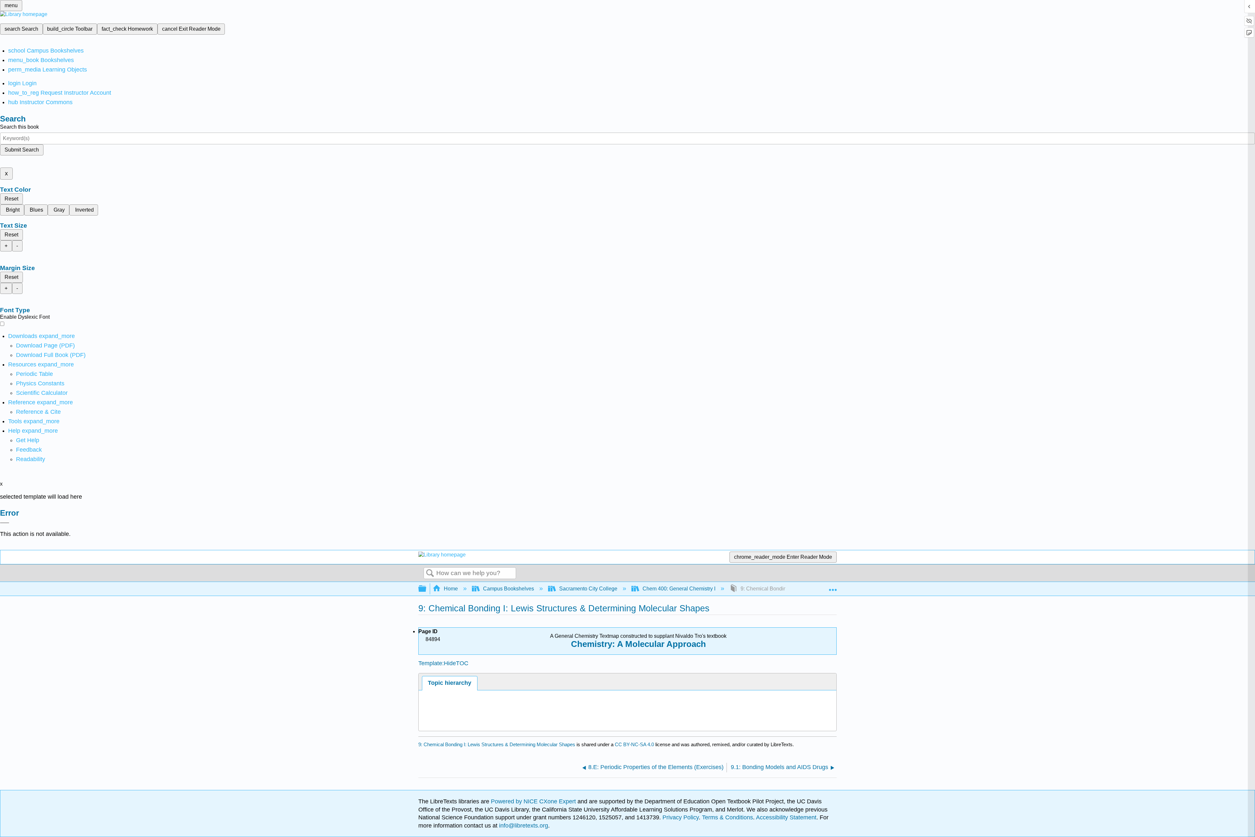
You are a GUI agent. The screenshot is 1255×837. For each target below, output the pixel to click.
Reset (11, 198)
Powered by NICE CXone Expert (534, 801)
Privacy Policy (680, 817)
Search (430, 573)
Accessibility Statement (786, 817)
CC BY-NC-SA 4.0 (634, 744)
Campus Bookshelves (508, 588)
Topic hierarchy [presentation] (449, 683)
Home (451, 588)
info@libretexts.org (522, 825)
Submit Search (22, 150)
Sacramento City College (588, 588)
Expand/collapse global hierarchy (426, 589)
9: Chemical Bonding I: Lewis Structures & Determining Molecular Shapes (496, 744)
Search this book (19, 127)
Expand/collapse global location (833, 587)
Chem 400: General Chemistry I (679, 588)
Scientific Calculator (42, 393)
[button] (29, 449)
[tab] (449, 683)
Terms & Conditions (727, 817)
